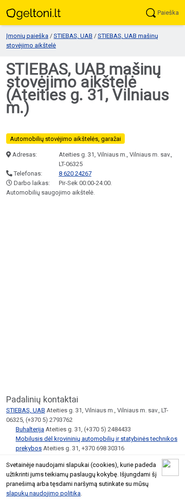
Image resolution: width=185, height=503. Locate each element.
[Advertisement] (92, 296)
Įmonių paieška (27, 35)
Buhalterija (30, 429)
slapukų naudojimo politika (43, 493)
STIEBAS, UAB (73, 35)
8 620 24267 (75, 173)
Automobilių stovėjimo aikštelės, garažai (65, 138)
